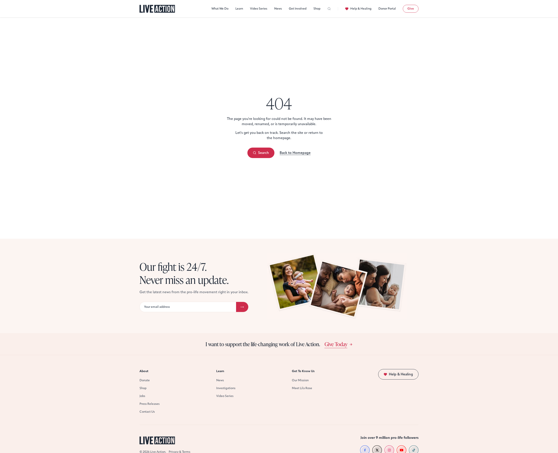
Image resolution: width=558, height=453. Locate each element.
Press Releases (150, 404)
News (278, 8)
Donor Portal (387, 8)
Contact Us (147, 412)
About (144, 371)
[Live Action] (157, 9)
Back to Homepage (295, 153)
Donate (145, 380)
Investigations (225, 388)
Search (263, 153)
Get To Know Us (303, 371)
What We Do (219, 8)
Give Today (336, 344)
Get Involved (297, 8)
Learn (239, 8)
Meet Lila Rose (302, 388)
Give (410, 8)
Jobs (142, 396)
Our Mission (300, 380)
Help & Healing (360, 8)
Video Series (258, 8)
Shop (316, 8)
